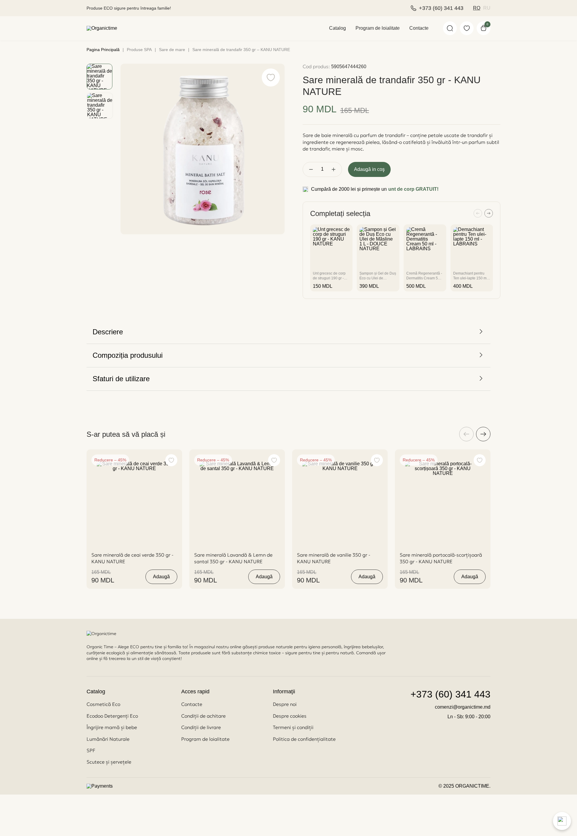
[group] (331, 258)
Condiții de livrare (201, 727)
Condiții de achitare (203, 716)
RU (486, 8)
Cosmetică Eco (103, 704)
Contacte (419, 28)
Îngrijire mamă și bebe (112, 727)
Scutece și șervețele (109, 762)
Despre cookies (290, 716)
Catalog (337, 28)
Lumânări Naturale (108, 739)
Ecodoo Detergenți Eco (112, 716)
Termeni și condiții (293, 727)
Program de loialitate (378, 28)
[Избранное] (467, 28)
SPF (91, 750)
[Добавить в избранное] (171, 460)
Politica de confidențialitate (304, 739)
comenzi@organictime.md (462, 707)
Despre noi (285, 704)
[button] (478, 213)
